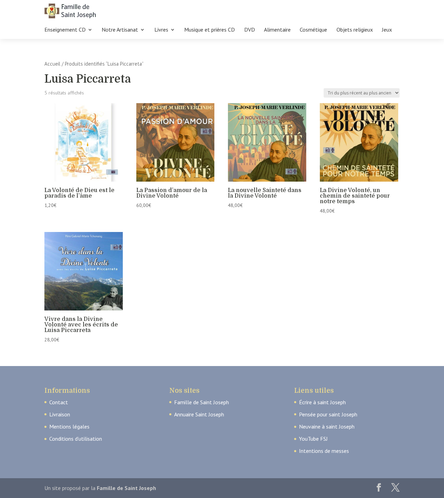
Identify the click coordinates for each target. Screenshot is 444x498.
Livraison (59, 414)
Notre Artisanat (120, 30)
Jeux (387, 30)
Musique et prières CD (209, 30)
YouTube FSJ (313, 438)
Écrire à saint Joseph (322, 402)
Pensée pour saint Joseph (328, 414)
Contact (58, 402)
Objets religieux (354, 30)
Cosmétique (313, 30)
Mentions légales (69, 426)
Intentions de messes (324, 450)
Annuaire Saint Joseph (199, 414)
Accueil (52, 63)
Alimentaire (277, 30)
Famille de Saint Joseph (201, 402)
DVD (249, 30)
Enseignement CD (65, 30)
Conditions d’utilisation (75, 438)
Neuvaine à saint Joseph (327, 426)
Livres (161, 30)
